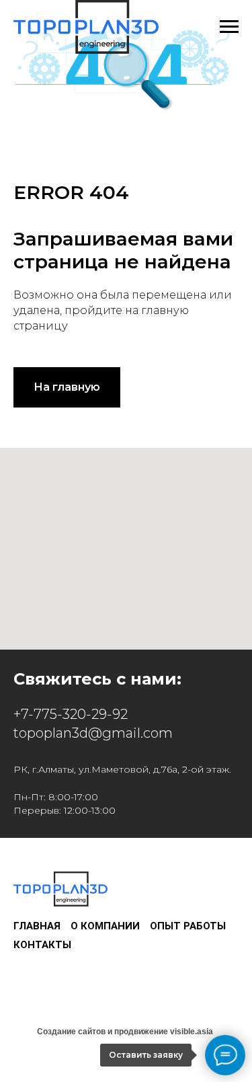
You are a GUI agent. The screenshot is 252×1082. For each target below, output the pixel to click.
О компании (105, 926)
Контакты (42, 945)
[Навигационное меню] (229, 27)
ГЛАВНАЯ (36, 926)
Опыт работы (188, 926)
